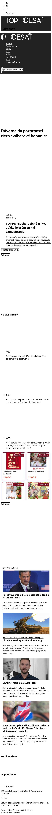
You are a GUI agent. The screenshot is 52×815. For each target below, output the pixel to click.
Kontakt (9, 786)
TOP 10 (9, 43)
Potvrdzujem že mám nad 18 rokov (16, 810)
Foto (8, 51)
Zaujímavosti (11, 46)
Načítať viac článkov (10, 249)
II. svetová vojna (13, 62)
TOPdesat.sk (6, 791)
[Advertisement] (26, 100)
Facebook (10, 13)
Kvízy (8, 59)
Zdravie (9, 49)
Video (8, 54)
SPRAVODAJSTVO (10, 568)
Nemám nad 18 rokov (10, 812)
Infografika (11, 57)
